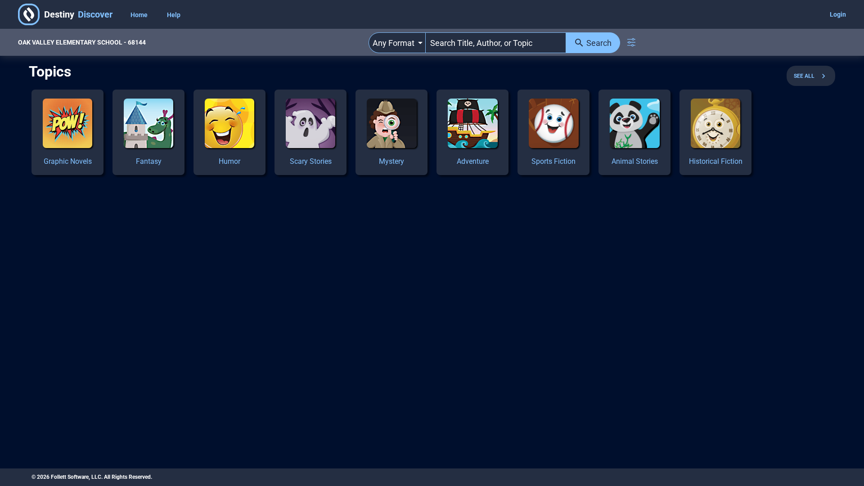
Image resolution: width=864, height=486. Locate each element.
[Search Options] (631, 42)
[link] (68, 132)
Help (173, 14)
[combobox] (397, 43)
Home (139, 14)
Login (838, 14)
